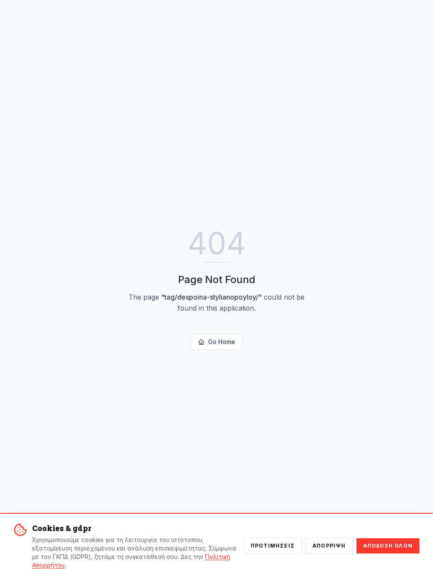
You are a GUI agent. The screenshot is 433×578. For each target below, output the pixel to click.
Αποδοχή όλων (388, 545)
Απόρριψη (329, 545)
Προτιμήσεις (273, 545)
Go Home (221, 341)
